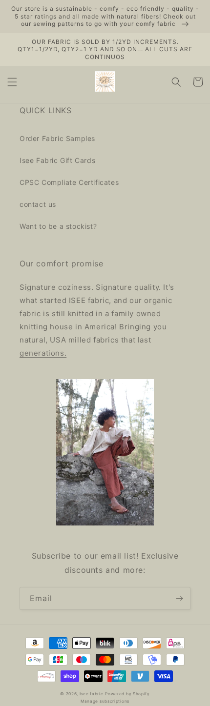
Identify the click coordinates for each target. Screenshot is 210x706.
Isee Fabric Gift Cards (57, 160)
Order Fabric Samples (57, 138)
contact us (38, 204)
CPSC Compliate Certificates (69, 182)
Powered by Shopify (127, 693)
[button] (12, 82)
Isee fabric (92, 693)
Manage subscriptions (105, 701)
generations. (43, 353)
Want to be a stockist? (58, 226)
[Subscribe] (179, 598)
